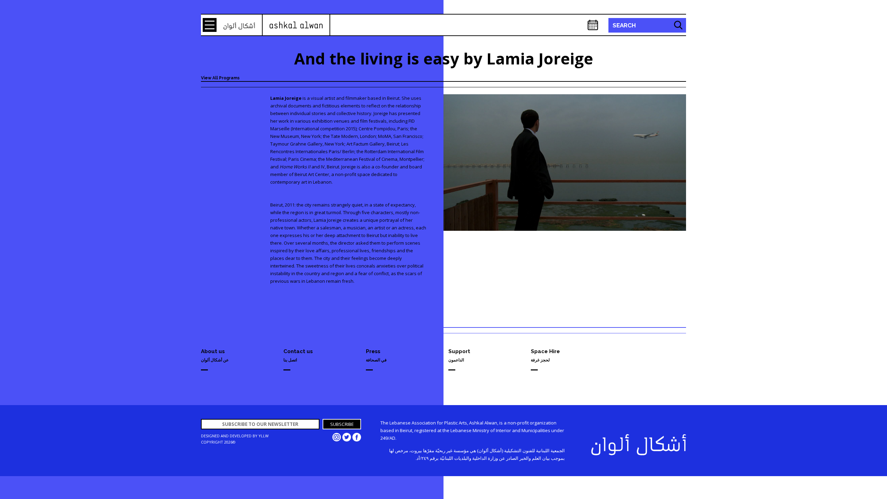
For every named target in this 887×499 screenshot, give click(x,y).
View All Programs (220, 78)
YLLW (263, 435)
